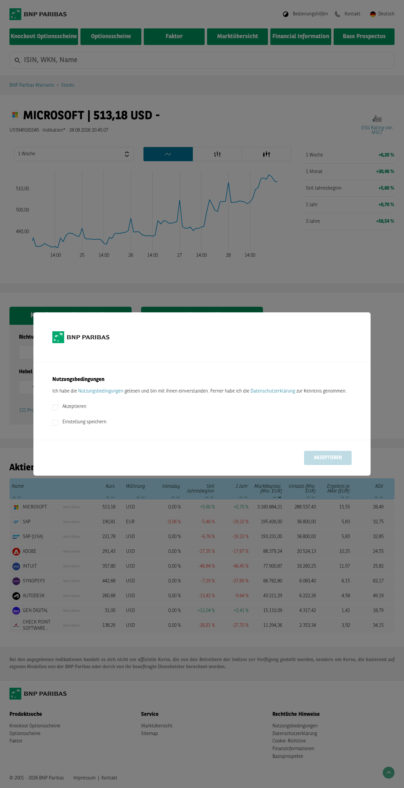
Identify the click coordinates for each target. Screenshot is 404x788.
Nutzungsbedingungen (100, 391)
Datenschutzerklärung (273, 391)
